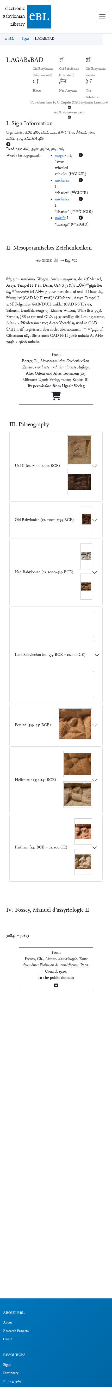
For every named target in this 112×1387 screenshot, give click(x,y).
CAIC (7, 1339)
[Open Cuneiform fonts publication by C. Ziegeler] (69, 107)
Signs (25, 39)
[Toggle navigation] (102, 16)
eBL (11, 39)
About (7, 1322)
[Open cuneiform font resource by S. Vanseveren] (69, 117)
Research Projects (16, 1331)
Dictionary (10, 1373)
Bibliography (12, 1381)
